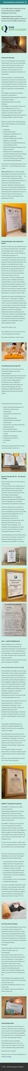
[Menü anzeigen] (25, 2)
